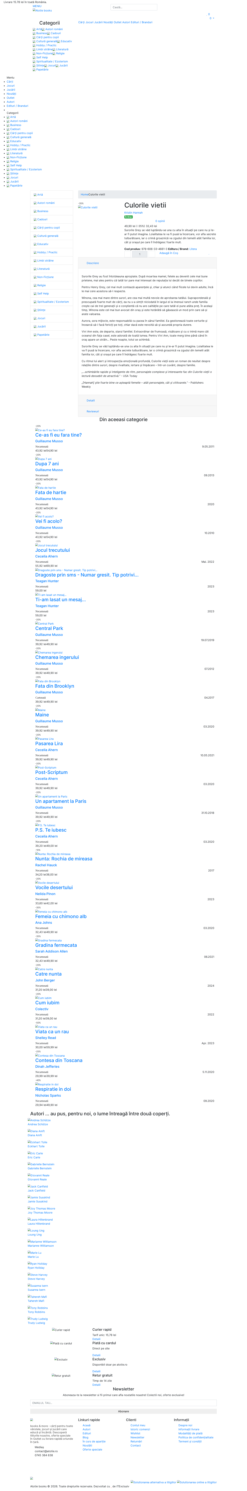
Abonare (123, 1411)
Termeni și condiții (190, 1441)
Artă (38, 29)
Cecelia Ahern (46, 556)
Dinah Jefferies (47, 1067)
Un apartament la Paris (60, 801)
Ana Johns (43, 923)
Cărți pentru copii (47, 37)
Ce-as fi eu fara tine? (58, 435)
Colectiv (41, 1009)
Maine (42, 715)
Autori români (54, 29)
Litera (193, 249)
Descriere (92, 263)
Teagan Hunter (47, 581)
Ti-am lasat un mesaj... (60, 599)
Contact (135, 1445)
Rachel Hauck (46, 865)
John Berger (45, 980)
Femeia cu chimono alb (61, 916)
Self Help (41, 57)
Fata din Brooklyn (54, 686)
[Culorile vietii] (87, 207)
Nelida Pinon (45, 894)
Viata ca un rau (52, 1031)
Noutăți (108, 22)
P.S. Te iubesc (51, 830)
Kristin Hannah (133, 212)
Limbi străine (44, 49)
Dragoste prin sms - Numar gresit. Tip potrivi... (87, 575)
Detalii (90, 400)
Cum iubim (47, 1002)
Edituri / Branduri (141, 22)
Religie (60, 53)
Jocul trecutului (52, 550)
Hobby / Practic (45, 45)
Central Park (49, 628)
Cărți (81, 22)
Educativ (66, 41)
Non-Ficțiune (44, 53)
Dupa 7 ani (47, 464)
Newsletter (137, 1437)
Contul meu (137, 1425)
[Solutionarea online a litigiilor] (197, 1482)
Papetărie (41, 69)
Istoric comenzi (140, 1429)
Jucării (63, 65)
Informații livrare (188, 1429)
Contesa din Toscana (59, 1060)
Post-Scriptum (51, 772)
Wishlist (135, 1433)
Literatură (61, 49)
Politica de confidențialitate (195, 1437)
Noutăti (87, 1445)
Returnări (136, 1441)
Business (41, 33)
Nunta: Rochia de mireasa (63, 859)
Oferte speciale (92, 1449)
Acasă (86, 1425)
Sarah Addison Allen (51, 951)
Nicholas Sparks (48, 1095)
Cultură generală (46, 41)
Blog (85, 1437)
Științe (39, 65)
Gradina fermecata (56, 945)
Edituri (86, 1433)
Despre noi (185, 1425)
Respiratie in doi (53, 1089)
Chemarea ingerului (57, 657)
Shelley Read (45, 1038)
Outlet (117, 22)
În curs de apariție (94, 1441)
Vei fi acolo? (48, 521)
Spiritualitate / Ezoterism (51, 61)
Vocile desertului (54, 887)
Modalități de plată (190, 1433)
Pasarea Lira (49, 743)
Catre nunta (48, 974)
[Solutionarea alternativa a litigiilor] (154, 1482)
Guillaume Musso (49, 441)
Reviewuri (92, 411)
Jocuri (51, 65)
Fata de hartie (50, 492)
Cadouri (55, 33)
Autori (126, 22)
